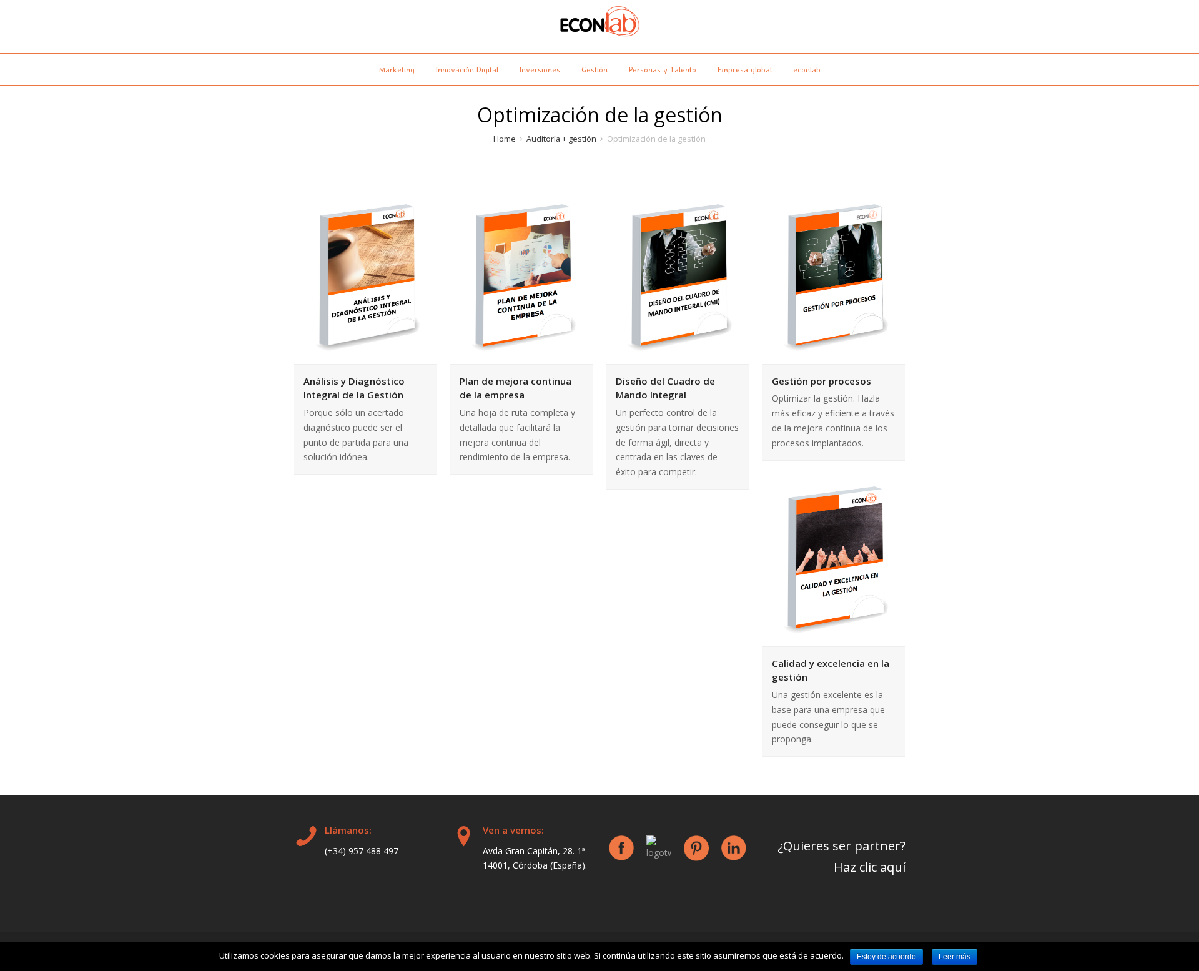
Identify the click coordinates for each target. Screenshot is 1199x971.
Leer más (954, 956)
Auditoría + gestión (561, 139)
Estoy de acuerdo (886, 956)
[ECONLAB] (599, 23)
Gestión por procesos (821, 381)
